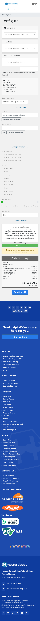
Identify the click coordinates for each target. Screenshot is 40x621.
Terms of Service (9, 413)
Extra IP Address (6, 199)
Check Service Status (11, 459)
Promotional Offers (10, 421)
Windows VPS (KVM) (10, 383)
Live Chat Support (10, 448)
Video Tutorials (8, 446)
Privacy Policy (8, 407)
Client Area (7, 396)
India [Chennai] (9, 185)
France (6, 172)
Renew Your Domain (11, 478)
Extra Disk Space (6, 211)
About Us (6, 402)
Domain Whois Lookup (11, 454)
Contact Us (7, 405)
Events (5, 418)
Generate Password (16, 132)
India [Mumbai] (8, 181)
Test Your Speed (9, 457)
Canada (6, 178)
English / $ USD (21, 311)
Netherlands (8, 194)
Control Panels (8, 399)
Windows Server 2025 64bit (12, 157)
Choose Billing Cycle (8, 98)
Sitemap (5, 571)
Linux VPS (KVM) (9, 380)
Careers (6, 416)
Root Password (6, 124)
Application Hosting (10, 362)
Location (4, 165)
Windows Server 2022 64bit (12, 154)
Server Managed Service (21, 227)
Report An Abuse (9, 465)
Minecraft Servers (9, 367)
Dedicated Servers (10, 386)
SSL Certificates (9, 484)
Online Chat (20, 337)
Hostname (5, 111)
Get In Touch (8, 440)
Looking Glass (8, 462)
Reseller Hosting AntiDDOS (13, 359)
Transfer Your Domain (11, 481)
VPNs (5, 370)
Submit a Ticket (9, 443)
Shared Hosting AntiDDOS (13, 356)
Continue (19, 292)
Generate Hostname (11, 119)
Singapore (7, 188)
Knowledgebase (9, 427)
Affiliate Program (9, 430)
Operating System (7, 151)
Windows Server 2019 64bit (12, 160)
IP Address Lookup (10, 451)
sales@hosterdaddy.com (17, 588)
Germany (7, 175)
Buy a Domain (8, 475)
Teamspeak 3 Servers (11, 364)
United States (8, 168)
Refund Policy (8, 410)
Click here (23, 252)
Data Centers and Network (13, 424)
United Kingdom (9, 191)
